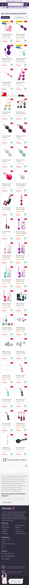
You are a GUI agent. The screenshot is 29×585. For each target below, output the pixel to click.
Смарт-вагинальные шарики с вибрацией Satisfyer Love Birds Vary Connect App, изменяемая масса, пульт (7, 208)
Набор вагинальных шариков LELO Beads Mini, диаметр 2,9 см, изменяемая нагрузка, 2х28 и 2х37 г (7, 352)
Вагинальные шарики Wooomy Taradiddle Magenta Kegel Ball (20, 208)
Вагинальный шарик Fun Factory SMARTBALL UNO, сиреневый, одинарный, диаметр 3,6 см (21, 184)
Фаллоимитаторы (19, 531)
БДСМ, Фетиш (5, 525)
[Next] (26, 465)
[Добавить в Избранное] (11, 24)
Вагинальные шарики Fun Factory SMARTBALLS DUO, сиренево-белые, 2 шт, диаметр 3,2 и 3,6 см (7, 160)
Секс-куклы (18, 529)
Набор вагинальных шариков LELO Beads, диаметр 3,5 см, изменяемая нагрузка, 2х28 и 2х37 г (20, 352)
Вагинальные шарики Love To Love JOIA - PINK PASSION (20, 376)
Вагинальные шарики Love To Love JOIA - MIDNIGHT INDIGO (20, 400)
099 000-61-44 (9, 556)
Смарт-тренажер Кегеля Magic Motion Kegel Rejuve (21, 59)
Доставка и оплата (6, 539)
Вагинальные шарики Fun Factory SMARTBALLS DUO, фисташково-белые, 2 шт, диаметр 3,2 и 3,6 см (21, 160)
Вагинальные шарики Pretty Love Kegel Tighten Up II (20, 256)
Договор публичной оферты (8, 543)
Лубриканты (5, 529)
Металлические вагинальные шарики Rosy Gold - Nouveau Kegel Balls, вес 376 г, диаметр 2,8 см (6, 448)
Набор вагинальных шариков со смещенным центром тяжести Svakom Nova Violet (21, 424)
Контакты (4, 545)
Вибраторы (18, 527)
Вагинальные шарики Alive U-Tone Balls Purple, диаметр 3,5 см (21, 35)
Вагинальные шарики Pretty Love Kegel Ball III (21, 232)
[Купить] (11, 40)
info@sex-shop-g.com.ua (9, 553)
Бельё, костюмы (5, 527)
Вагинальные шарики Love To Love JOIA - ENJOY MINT (6, 400)
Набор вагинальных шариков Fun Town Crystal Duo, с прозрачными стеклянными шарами (20, 304)
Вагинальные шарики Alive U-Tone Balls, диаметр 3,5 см (6, 83)
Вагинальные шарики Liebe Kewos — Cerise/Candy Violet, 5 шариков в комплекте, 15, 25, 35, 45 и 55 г (21, 83)
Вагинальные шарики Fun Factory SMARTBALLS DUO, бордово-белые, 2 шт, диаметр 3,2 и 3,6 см (20, 136)
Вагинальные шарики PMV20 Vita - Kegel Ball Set (7, 328)
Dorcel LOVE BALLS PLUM (6, 232)
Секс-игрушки (5, 533)
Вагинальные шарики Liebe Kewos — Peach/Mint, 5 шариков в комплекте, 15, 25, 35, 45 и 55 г (7, 112)
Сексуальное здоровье (20, 533)
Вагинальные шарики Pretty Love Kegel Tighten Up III (6, 280)
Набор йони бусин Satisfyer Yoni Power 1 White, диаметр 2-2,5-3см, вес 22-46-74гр (7, 376)
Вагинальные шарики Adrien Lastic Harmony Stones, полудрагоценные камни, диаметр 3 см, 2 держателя (21, 112)
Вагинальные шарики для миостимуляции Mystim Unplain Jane (20, 448)
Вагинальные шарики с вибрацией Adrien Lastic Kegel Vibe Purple (7, 59)
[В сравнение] (11, 27)
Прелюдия (4, 531)
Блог (3, 547)
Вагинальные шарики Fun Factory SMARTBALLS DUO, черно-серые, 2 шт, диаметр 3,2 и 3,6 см (6, 136)
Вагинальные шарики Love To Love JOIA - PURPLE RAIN (6, 424)
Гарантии (4, 541)
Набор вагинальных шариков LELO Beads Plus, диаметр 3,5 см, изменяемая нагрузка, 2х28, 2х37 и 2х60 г (20, 328)
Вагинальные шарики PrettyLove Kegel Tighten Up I (6, 256)
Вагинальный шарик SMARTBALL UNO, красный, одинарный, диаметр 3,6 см (6, 184)
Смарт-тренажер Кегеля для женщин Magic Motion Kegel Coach (7, 35)
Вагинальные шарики (20, 525)
